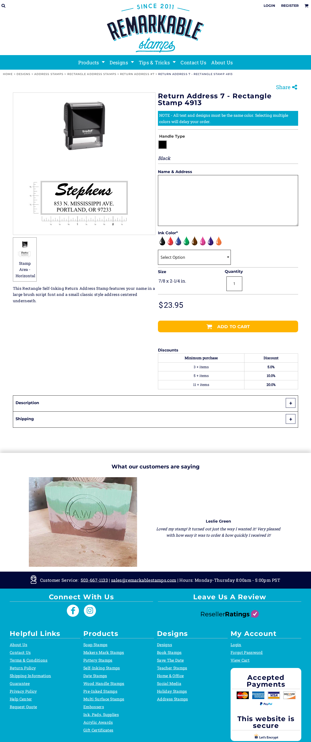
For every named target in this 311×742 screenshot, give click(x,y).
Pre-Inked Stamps (100, 691)
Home (8, 74)
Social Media (169, 683)
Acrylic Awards (98, 722)
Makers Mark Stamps (103, 652)
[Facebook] (73, 611)
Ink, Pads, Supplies (101, 714)
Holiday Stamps (172, 691)
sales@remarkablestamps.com (143, 580)
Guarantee (20, 683)
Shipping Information (30, 675)
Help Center (21, 698)
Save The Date (170, 660)
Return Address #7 (137, 74)
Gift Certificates (98, 730)
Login (269, 5)
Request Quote (23, 706)
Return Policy (23, 667)
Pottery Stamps (97, 660)
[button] (91, 62)
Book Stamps (169, 652)
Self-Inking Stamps (101, 667)
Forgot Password (247, 652)
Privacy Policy (23, 691)
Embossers (93, 706)
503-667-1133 (94, 580)
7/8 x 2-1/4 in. (172, 281)
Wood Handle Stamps (103, 683)
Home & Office (170, 675)
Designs (24, 74)
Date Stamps (95, 675)
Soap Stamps (95, 644)
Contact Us (20, 652)
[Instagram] (90, 611)
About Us (18, 644)
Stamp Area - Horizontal (25, 269)
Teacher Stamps (172, 667)
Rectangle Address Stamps (91, 74)
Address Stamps (48, 74)
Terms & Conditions (29, 660)
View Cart (240, 660)
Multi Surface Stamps (103, 698)
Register (290, 5)
